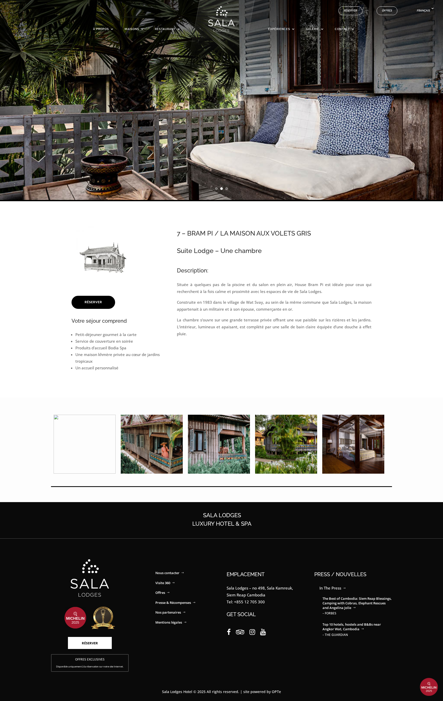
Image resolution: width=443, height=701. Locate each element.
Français (423, 10)
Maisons (132, 29)
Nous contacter (167, 573)
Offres (387, 10)
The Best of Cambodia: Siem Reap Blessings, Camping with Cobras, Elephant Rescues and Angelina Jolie (357, 603)
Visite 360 (162, 583)
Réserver (350, 10)
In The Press (330, 588)
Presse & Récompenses (173, 602)
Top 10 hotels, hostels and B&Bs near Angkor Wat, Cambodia (352, 626)
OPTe (276, 691)
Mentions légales (168, 622)
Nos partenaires (168, 612)
